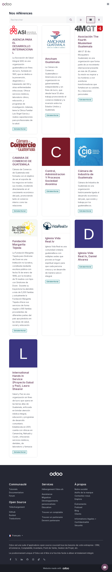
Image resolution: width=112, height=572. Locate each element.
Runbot (12, 515)
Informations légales (84, 519)
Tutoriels (13, 489)
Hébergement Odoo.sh (52, 489)
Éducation (46, 507)
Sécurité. (79, 525)
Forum (12, 496)
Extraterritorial (20, 129)
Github (12, 512)
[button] (108, 4)
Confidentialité (82, 522)
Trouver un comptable (52, 512)
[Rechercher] (70, 19)
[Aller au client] (23, 30)
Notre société (81, 489)
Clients (78, 514)
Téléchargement (17, 507)
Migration (46, 497)
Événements (80, 504)
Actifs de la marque (84, 492)
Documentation (16, 492)
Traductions (14, 518)
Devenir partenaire (51, 520)
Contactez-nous (82, 496)
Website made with (52, 568)
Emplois (78, 499)
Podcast (78, 507)
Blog (77, 510)
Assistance (47, 494)
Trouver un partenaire (52, 517)
